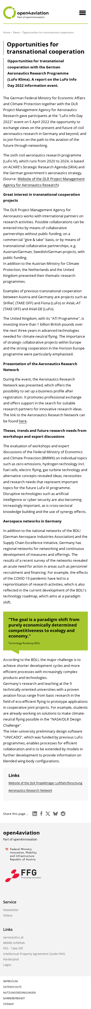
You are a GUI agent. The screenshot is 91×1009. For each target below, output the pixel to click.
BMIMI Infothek (14, 943)
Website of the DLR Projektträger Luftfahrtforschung (45, 783)
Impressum (10, 981)
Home (6, 32)
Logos (7, 965)
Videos (7, 915)
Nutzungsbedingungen (19, 992)
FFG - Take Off (13, 948)
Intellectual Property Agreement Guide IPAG (34, 954)
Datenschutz (12, 987)
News (16, 32)
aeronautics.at (13, 937)
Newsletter (11, 910)
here (23, 421)
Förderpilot (11, 959)
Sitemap (8, 1004)
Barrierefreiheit (14, 998)
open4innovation (25, 839)
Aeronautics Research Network (30, 790)
